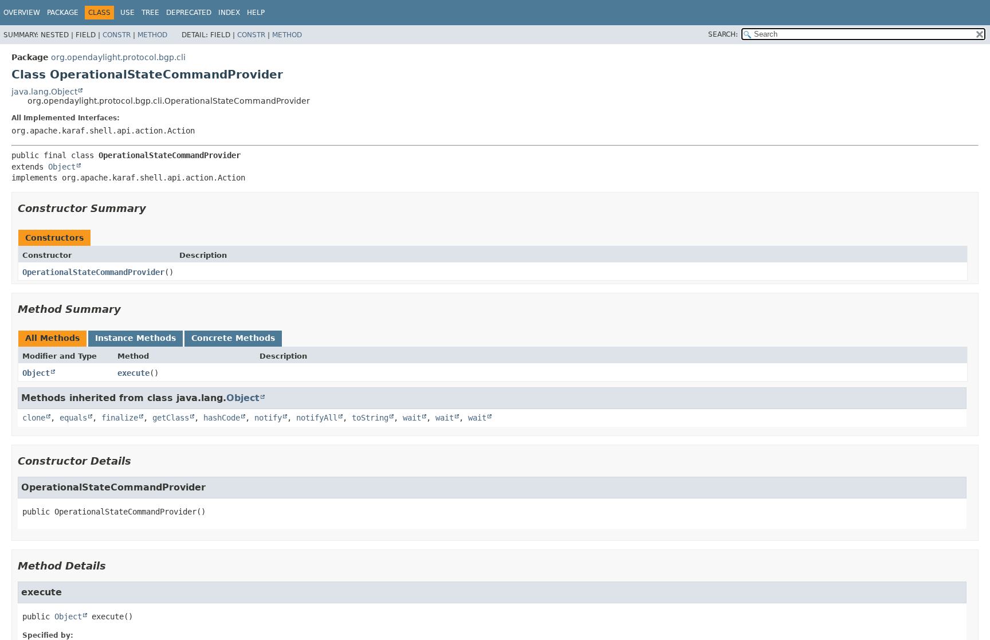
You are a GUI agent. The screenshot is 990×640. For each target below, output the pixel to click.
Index (229, 13)
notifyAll (316, 417)
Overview (21, 13)
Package (62, 13)
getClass (170, 417)
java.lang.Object (44, 91)
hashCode (221, 417)
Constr (117, 35)
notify (268, 417)
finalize (119, 417)
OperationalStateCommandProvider (93, 272)
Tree (150, 13)
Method (152, 35)
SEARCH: (723, 34)
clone (33, 417)
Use (127, 13)
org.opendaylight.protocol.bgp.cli (118, 57)
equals (73, 417)
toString (370, 417)
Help (256, 13)
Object (62, 166)
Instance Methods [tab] (135, 338)
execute (133, 373)
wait (412, 417)
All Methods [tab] (52, 338)
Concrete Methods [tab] (233, 338)
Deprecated (188, 13)
